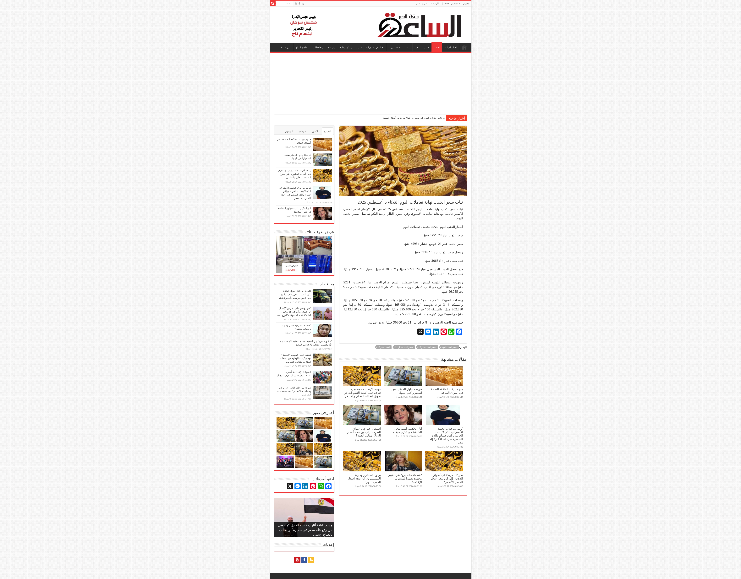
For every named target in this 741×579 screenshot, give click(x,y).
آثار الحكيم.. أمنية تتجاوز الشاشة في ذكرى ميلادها (407, 430)
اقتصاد (436, 47)
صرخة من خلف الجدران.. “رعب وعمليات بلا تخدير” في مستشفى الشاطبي (294, 391)
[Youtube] (295, 3)
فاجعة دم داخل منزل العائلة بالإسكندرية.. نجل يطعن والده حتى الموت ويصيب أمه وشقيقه (295, 294)
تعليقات (302, 131)
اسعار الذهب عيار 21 (404, 347)
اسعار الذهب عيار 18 (427, 347)
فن (416, 47)
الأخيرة (327, 131)
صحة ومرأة (394, 47)
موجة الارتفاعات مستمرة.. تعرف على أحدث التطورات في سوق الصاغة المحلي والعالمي (362, 393)
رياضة (407, 47)
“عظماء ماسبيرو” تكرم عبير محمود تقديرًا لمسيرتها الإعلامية (405, 478)
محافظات (318, 47)
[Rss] (302, 3)
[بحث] (273, 3)
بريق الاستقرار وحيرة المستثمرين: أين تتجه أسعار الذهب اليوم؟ (364, 478)
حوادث (425, 47)
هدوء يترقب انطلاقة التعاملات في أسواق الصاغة (445, 391)
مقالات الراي (302, 47)
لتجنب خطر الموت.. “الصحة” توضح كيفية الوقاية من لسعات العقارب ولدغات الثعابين (295, 358)
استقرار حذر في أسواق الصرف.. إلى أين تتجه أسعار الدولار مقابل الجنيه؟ (364, 432)
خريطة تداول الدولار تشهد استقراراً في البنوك (406, 391)
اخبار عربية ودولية (375, 47)
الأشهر (315, 131)
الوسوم (289, 131)
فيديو (359, 47)
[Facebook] (299, 3)
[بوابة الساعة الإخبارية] (370, 25)
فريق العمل (421, 3)
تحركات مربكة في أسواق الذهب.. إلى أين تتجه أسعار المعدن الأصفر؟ (447, 478)
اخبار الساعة (450, 47)
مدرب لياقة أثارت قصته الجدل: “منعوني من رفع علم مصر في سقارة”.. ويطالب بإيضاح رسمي (305, 530)
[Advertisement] (370, 82)
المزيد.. (287, 47)
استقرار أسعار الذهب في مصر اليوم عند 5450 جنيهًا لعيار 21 (414, 117)
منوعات (331, 47)
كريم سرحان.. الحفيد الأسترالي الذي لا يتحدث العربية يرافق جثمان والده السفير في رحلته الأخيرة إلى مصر (446, 435)
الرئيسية (435, 3)
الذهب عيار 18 (384, 347)
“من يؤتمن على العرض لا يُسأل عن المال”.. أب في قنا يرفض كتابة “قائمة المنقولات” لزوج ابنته (294, 312)
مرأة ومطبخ (346, 47)
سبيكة (362, 287)
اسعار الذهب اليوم (450, 347)
